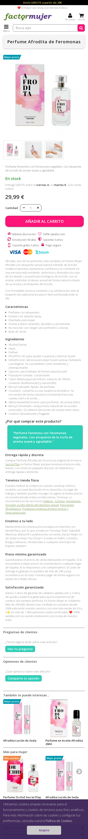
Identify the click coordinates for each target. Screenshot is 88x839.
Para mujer (67, 505)
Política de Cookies (59, 821)
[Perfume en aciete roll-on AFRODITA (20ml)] (64, 718)
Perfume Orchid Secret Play (22, 797)
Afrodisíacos (13, 509)
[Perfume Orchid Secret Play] (22, 775)
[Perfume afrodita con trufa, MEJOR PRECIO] (12, 150)
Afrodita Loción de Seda (19, 740)
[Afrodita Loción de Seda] (64, 775)
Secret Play (12, 464)
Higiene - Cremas (54, 501)
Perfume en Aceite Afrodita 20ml (64, 742)
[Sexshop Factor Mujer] (27, 20)
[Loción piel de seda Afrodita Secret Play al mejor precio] (22, 718)
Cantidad (11, 208)
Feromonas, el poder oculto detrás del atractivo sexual (43, 503)
